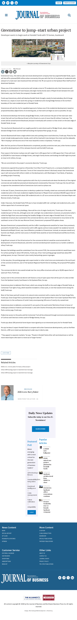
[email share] (15, 72)
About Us (42, 553)
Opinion (4, 541)
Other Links (45, 550)
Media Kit (4, 564)
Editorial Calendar (8, 553)
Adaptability (31, 507)
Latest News (5, 353)
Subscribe (41, 429)
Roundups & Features (8, 538)
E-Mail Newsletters (45, 533)
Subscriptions (6, 561)
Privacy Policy (44, 561)
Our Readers (6, 556)
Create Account (69, 3)
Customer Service (11, 550)
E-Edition (42, 530)
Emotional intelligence (31, 487)
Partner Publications (46, 541)
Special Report (7, 533)
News (3, 530)
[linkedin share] (3, 72)
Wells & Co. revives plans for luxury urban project (15, 367)
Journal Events (44, 558)
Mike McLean (17, 69)
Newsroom (42, 536)
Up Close (5, 536)
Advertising (5, 558)
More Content (46, 527)
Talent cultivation (31, 501)
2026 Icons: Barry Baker (28, 392)
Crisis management (32, 494)
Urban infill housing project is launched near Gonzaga (17, 370)
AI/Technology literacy (32, 474)
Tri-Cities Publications (46, 564)
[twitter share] (7, 72)
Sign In (59, 3)
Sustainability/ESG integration (33, 480)
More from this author (26, 399)
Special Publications (45, 538)
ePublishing (49, 610)
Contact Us (42, 556)
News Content (9, 527)
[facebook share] (11, 72)
